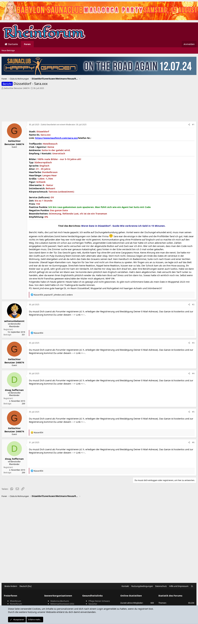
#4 (193, 373)
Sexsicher (92, 603)
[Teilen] (189, 124)
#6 (193, 442)
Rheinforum (15, 601)
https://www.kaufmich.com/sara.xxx (56, 137)
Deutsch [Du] (25, 586)
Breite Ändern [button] (10, 586)
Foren (27, 44)
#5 (193, 411)
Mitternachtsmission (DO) (62, 603)
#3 (193, 343)
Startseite (12, 44)
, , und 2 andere (53, 294)
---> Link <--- (78, 314)
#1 (193, 124)
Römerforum (16, 603)
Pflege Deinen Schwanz (99, 601)
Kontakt (125, 586)
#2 (193, 304)
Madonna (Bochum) (59, 601)
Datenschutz (161, 586)
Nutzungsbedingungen (142, 586)
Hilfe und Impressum (178, 586)
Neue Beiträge (8, 50)
